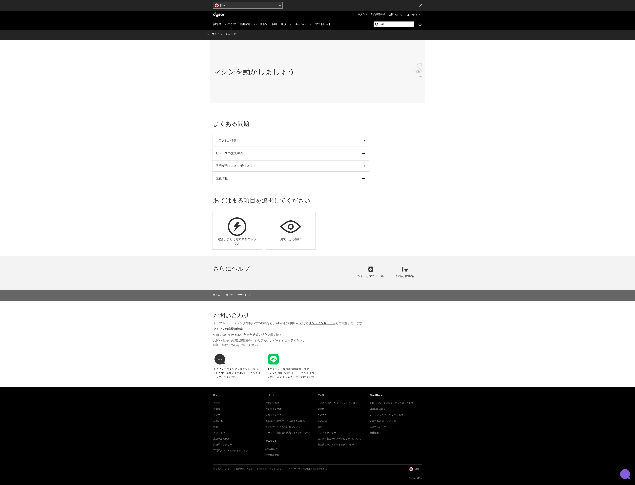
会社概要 (374, 432)
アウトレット (323, 24)
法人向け (362, 14)
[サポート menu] (293, 24)
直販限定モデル (221, 438)
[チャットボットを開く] (625, 474)
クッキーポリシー (277, 469)
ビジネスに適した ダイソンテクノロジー (339, 403)
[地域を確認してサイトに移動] (420, 5)
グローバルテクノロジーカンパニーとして (392, 403)
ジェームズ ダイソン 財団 (383, 420)
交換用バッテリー (222, 444)
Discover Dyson (377, 408)
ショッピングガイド (275, 414)
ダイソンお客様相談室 (228, 329)
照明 (274, 24)
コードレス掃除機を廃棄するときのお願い (287, 432)
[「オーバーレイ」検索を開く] (394, 24)
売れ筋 (216, 403)
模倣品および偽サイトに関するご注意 (285, 420)
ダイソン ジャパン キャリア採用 (386, 414)
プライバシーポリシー (223, 469)
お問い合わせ (396, 14)
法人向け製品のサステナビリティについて (339, 438)
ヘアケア (230, 24)
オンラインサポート (275, 408)
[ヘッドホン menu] (269, 24)
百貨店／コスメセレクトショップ (230, 450)
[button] (415, 469)
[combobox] (248, 5)
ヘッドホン (261, 24)
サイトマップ (294, 469)
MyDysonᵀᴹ (271, 448)
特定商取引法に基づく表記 (315, 469)
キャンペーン (303, 24)
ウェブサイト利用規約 (257, 469)
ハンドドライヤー (327, 432)
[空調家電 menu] (252, 24)
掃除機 (217, 24)
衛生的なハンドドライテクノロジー (336, 444)
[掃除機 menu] (223, 24)
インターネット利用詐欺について (282, 426)
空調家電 (245, 24)
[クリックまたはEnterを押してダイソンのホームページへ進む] (219, 14)
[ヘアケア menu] (237, 24)
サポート (286, 24)
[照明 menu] (278, 24)
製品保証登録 (378, 14)
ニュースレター (378, 426)
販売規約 (240, 469)
